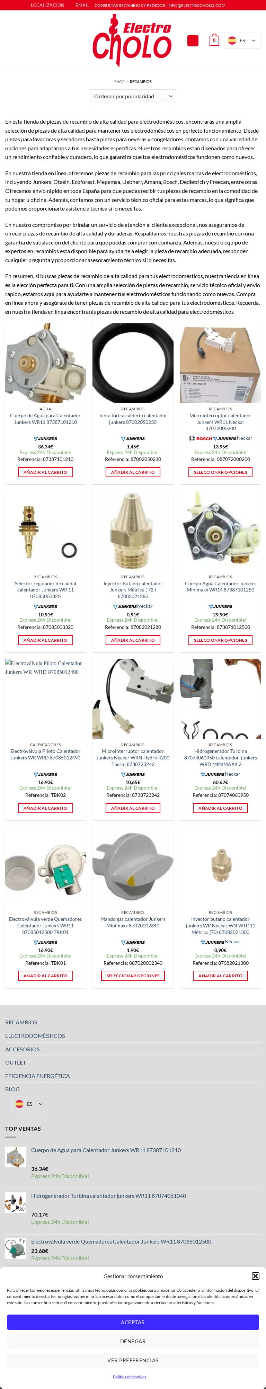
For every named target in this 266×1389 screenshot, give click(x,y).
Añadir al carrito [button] (46, 472)
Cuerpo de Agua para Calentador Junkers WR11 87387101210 (45, 418)
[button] (255, 1276)
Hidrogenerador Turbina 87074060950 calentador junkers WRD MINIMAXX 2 (220, 757)
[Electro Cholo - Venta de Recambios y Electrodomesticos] (133, 40)
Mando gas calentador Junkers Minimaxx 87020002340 (133, 922)
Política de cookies (129, 1376)
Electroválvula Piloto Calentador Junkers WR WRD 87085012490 (45, 754)
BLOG (12, 1089)
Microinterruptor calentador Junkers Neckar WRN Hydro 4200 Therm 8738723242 (132, 757)
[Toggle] (256, 1022)
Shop (119, 81)
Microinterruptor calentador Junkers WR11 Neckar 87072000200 (220, 421)
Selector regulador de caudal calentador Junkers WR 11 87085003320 (45, 589)
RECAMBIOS (21, 1022)
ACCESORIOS (22, 1049)
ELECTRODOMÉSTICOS (35, 1035)
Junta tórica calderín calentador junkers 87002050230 (133, 418)
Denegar (133, 1341)
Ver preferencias (132, 1360)
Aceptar (133, 1322)
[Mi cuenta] (192, 40)
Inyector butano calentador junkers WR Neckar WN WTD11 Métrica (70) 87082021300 (220, 925)
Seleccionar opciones (220, 472)
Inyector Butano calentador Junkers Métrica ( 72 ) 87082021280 (133, 589)
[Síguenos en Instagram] (238, 5)
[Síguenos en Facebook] (231, 5)
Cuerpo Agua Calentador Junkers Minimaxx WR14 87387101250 (220, 586)
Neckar (244, 438)
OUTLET (15, 1062)
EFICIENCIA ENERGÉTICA (37, 1075)
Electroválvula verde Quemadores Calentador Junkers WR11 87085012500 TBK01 (45, 925)
